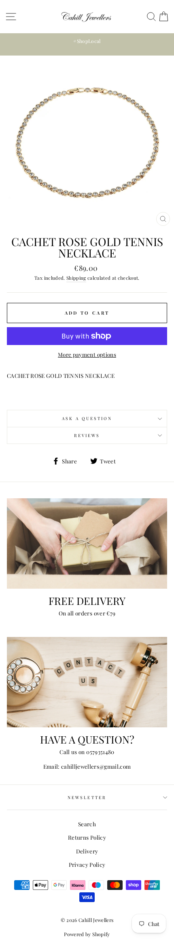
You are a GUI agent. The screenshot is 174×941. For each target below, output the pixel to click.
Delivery (87, 851)
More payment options (87, 354)
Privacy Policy (87, 864)
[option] (87, 41)
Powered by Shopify (87, 934)
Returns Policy (87, 837)
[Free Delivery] (87, 543)
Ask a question (87, 418)
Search (87, 823)
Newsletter (87, 797)
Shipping (76, 277)
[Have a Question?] (87, 682)
